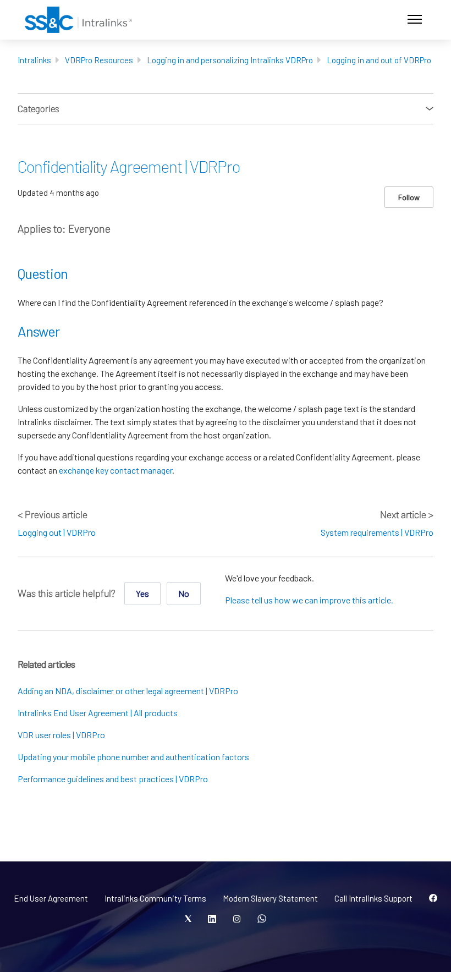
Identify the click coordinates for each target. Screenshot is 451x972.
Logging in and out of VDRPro (379, 60)
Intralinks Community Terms (155, 898)
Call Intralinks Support (373, 898)
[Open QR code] (261, 919)
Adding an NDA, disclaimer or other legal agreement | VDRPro (128, 690)
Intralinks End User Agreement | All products (98, 712)
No (183, 593)
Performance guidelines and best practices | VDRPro (113, 778)
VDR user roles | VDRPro (61, 734)
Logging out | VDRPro (57, 532)
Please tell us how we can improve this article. (309, 600)
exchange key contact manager (115, 470)
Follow (409, 197)
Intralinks (34, 60)
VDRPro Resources (99, 60)
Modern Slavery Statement (270, 898)
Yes (142, 593)
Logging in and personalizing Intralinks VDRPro (230, 60)
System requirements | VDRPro (377, 532)
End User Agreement (51, 898)
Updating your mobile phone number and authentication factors (133, 756)
